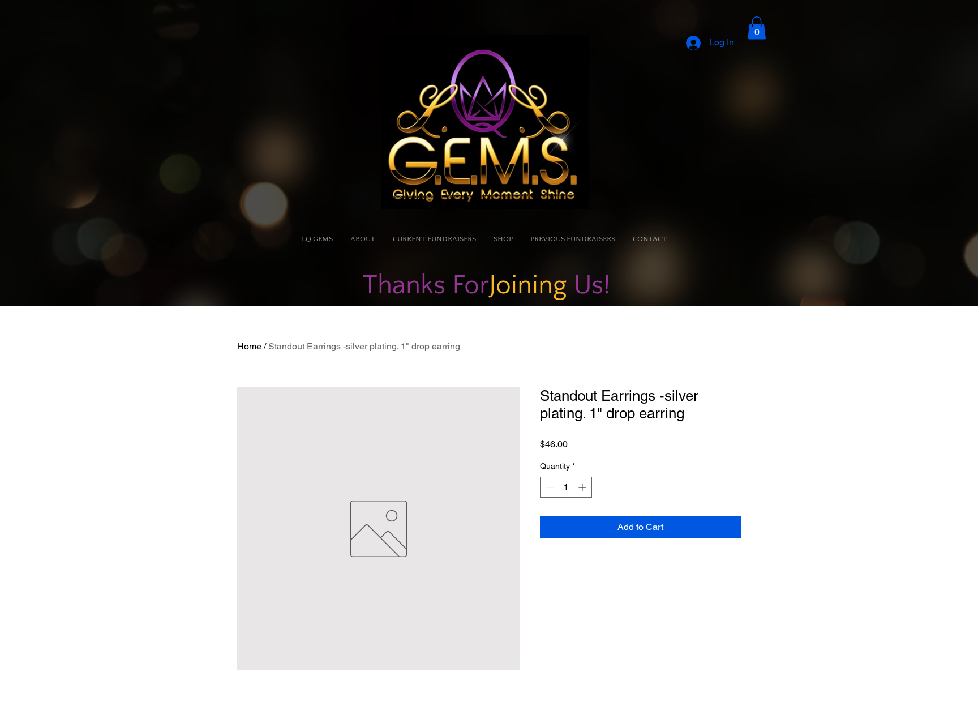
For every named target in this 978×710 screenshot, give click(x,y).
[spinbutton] (566, 487)
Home (249, 346)
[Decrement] (549, 487)
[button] (756, 28)
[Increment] (583, 487)
